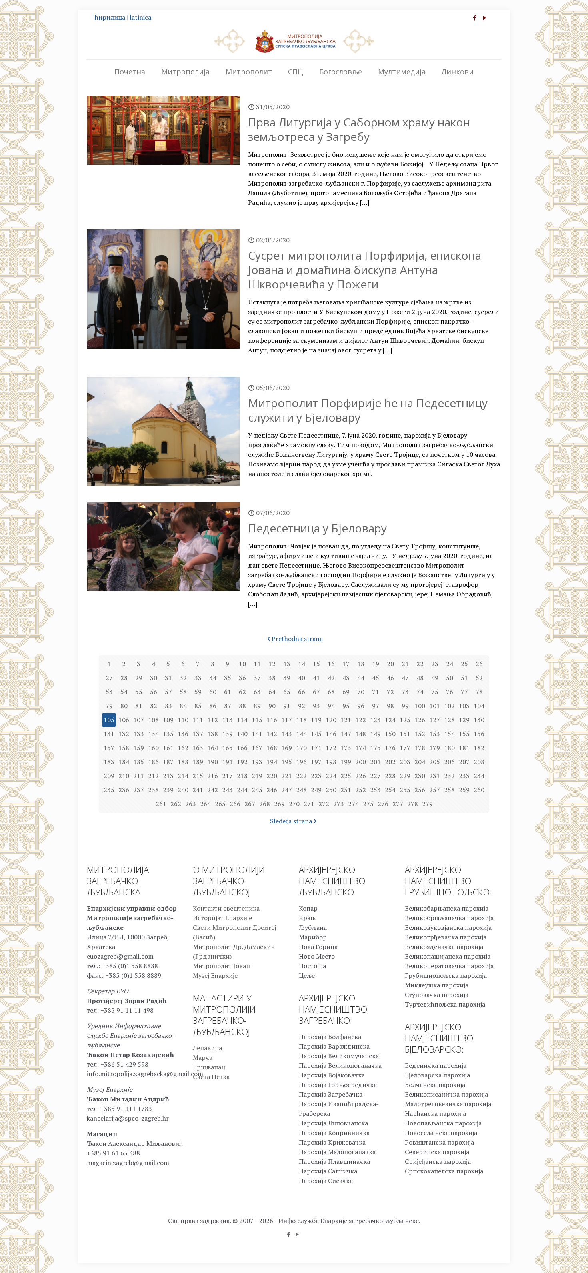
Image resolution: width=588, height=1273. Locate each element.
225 (345, 775)
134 (153, 733)
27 (109, 677)
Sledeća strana (291, 821)
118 (301, 719)
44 (360, 677)
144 (301, 733)
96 (360, 705)
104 (479, 705)
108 (153, 719)
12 (272, 663)
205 (434, 761)
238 (153, 789)
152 (419, 733)
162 (183, 747)
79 (109, 705)
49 (434, 677)
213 (168, 775)
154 (449, 733)
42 (331, 677)
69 (346, 691)
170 (301, 747)
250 (331, 789)
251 (345, 789)
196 (301, 761)
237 (138, 789)
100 (419, 705)
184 (123, 761)
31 (168, 677)
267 (249, 803)
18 (360, 663)
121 (345, 719)
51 (464, 677)
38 (272, 677)
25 (464, 663)
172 (331, 747)
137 (197, 733)
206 (449, 761)
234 (479, 775)
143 (286, 733)
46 (390, 677)
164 (212, 747)
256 (419, 789)
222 (301, 775)
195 (286, 761)
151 (405, 733)
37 (257, 677)
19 (375, 663)
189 (197, 761)
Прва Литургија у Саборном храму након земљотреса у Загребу (359, 129)
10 (242, 663)
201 (375, 761)
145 (316, 733)
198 (331, 761)
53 (109, 691)
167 (257, 747)
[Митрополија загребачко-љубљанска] (294, 40)
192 (242, 761)
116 (271, 719)
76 (449, 691)
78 (479, 691)
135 (168, 733)
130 (479, 719)
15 (316, 663)
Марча (202, 1057)
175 (375, 747)
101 (434, 705)
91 (286, 705)
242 (212, 789)
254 (390, 789)
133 (138, 733)
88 (242, 705)
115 (257, 719)
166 (242, 747)
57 (168, 691)
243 (227, 789)
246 (271, 789)
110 (183, 719)
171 (316, 747)
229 (405, 775)
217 (227, 775)
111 (197, 719)
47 (405, 677)
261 (161, 803)
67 (316, 691)
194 (271, 761)
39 (286, 677)
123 (375, 719)
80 (124, 705)
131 (109, 733)
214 (183, 775)
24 (449, 663)
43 (346, 677)
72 (390, 691)
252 (360, 789)
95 (346, 705)
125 (405, 719)
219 (257, 775)
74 (420, 691)
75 (434, 691)
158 (123, 747)
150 (390, 733)
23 (434, 663)
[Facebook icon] (475, 18)
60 (212, 691)
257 (434, 789)
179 (434, 747)
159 (138, 747)
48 (420, 677)
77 (464, 691)
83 (168, 705)
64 (272, 691)
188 (183, 761)
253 (375, 789)
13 (286, 663)
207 (464, 761)
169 (286, 747)
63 (257, 691)
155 (464, 733)
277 (397, 803)
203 (405, 761)
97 (375, 705)
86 (212, 705)
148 (360, 733)
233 (464, 775)
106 (123, 719)
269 (279, 803)
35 (227, 677)
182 (479, 747)
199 (345, 761)
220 (271, 775)
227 (375, 775)
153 (434, 733)
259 (464, 789)
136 (183, 733)
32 (183, 677)
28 (124, 677)
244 (242, 789)
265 (220, 803)
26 (479, 663)
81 (138, 705)
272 (323, 803)
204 (419, 761)
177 (405, 747)
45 (375, 677)
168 (271, 747)
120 (331, 719)
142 (271, 733)
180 (449, 747)
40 (301, 677)
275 (368, 803)
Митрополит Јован (221, 965)
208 (479, 761)
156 (479, 733)
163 (197, 747)
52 (479, 677)
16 (331, 663)
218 (242, 775)
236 (123, 789)
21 (405, 663)
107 (138, 719)
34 (212, 677)
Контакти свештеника (226, 908)
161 (168, 747)
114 (242, 719)
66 (301, 691)
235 (109, 789)
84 (183, 705)
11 (257, 663)
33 (198, 677)
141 (257, 733)
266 (235, 803)
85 (198, 705)
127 (434, 719)
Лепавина (207, 1047)
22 (420, 663)
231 (434, 775)
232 (449, 775)
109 (168, 719)
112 (212, 719)
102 (449, 705)
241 (197, 789)
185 (138, 761)
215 (197, 775)
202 (390, 761)
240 (183, 789)
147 (345, 733)
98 (390, 705)
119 (316, 719)
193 (257, 761)
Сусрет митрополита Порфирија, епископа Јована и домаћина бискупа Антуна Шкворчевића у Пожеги (364, 270)
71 (375, 691)
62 (242, 691)
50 (449, 677)
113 (227, 719)
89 (257, 705)
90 (272, 705)
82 (153, 705)
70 (360, 691)
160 (153, 747)
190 (212, 761)
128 (449, 719)
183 (109, 761)
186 (153, 761)
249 (316, 789)
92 (301, 705)
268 (264, 803)
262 (175, 803)
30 (153, 677)
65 (286, 691)
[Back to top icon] (549, 1256)
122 (360, 719)
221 (286, 775)
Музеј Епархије (215, 975)
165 (227, 747)
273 (338, 803)
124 (390, 719)
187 (168, 761)
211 (138, 775)
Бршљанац (209, 1067)
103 (464, 705)
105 (109, 719)
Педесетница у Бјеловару (317, 528)
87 (227, 705)
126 (419, 719)
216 (212, 775)
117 (286, 719)
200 (360, 761)
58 (183, 691)
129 (464, 719)
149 (375, 733)
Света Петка (211, 1076)
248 (301, 789)
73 (405, 691)
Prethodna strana (297, 638)
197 (316, 761)
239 (168, 789)
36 (242, 677)
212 (153, 775)
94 (331, 705)
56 (153, 691)
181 (464, 747)
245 (257, 789)
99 (405, 705)
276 (383, 803)
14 (301, 663)
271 (309, 803)
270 (294, 803)
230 (419, 775)
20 (390, 663)
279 (427, 803)
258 (449, 789)
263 (190, 803)
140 (242, 733)
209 (109, 775)
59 (198, 691)
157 (109, 747)
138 (212, 733)
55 (138, 691)
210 (123, 775)
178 (419, 747)
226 (360, 775)
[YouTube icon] (485, 18)
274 (353, 803)
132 (123, 733)
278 (412, 803)
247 (286, 789)
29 (138, 677)
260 (479, 789)
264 (205, 803)
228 (390, 775)
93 (316, 705)
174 (360, 747)
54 (124, 691)
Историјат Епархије (222, 917)
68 (331, 691)
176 (390, 747)
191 (227, 761)
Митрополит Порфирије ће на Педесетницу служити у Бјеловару (368, 410)
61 (227, 691)
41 (316, 677)
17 (346, 663)
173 (345, 747)
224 (331, 775)
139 (227, 733)
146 (331, 733)
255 (405, 789)
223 (316, 775)
